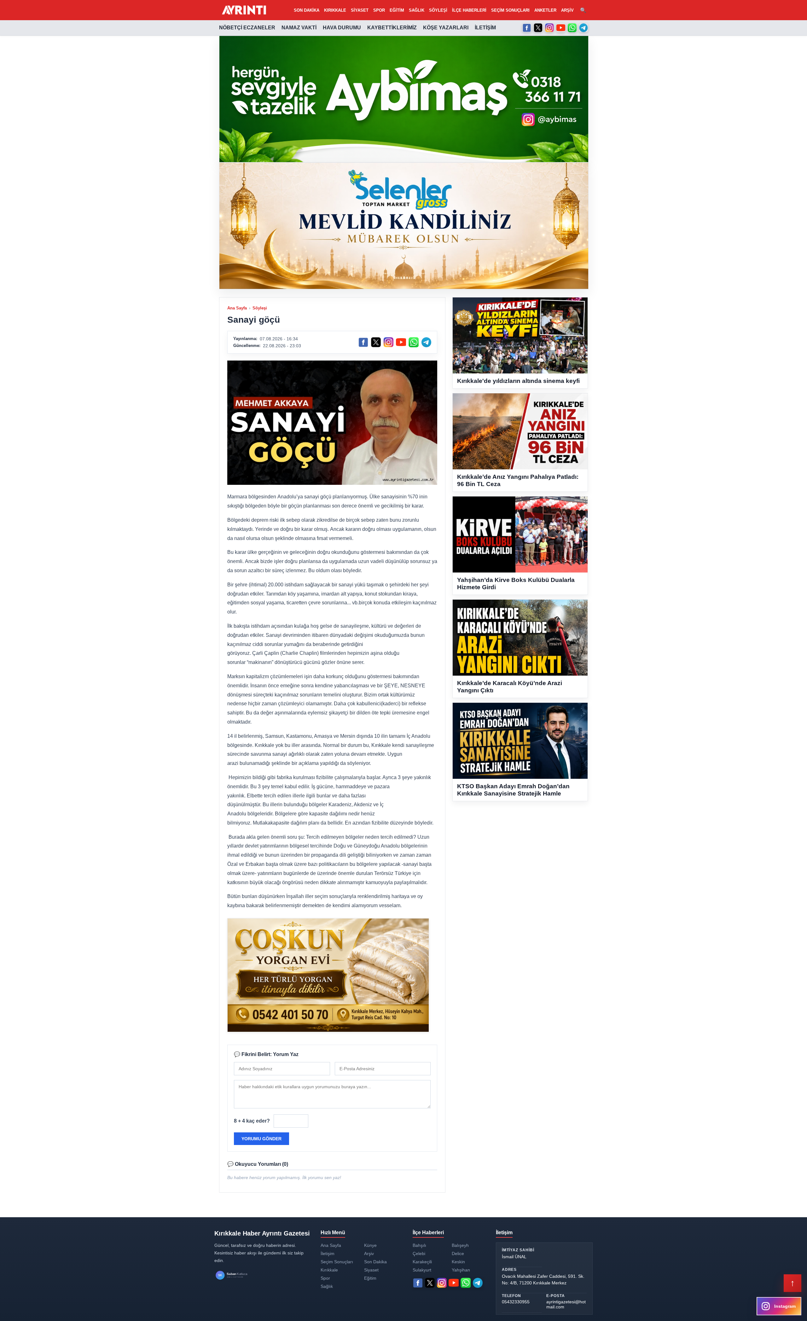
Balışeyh (460, 1245)
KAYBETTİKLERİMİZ (392, 27)
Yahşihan (461, 1269)
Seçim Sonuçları (510, 10)
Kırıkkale (335, 10)
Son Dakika (306, 10)
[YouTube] (560, 27)
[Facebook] (526, 27)
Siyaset (360, 10)
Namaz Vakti (299, 27)
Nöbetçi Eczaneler (247, 27)
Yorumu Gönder (261, 1138)
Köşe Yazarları (445, 27)
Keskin (458, 1261)
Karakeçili (422, 1261)
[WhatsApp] (572, 27)
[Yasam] (403, 99)
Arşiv (567, 10)
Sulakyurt (422, 1269)
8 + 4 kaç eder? (252, 1121)
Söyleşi (438, 10)
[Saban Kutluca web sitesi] (238, 1275)
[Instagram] (549, 27)
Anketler (545, 10)
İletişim (485, 27)
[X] (538, 27)
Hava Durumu (342, 27)
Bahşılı (419, 1245)
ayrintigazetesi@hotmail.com (566, 1304)
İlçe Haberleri (469, 10)
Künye (370, 1245)
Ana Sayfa (237, 308)
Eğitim (397, 10)
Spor (379, 10)
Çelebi (419, 1253)
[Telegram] (583, 27)
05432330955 (516, 1301)
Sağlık (416, 10)
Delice (458, 1253)
